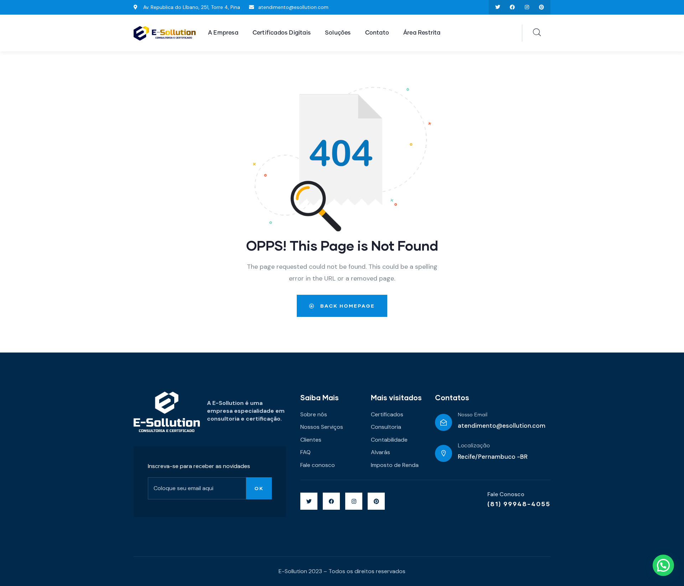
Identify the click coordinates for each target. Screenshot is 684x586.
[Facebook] (512, 7)
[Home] (165, 33)
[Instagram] (526, 7)
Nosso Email (472, 414)
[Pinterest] (541, 7)
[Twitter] (497, 7)
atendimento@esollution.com (501, 426)
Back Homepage (346, 306)
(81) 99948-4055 (518, 504)
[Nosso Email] (443, 422)
